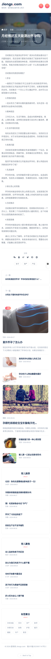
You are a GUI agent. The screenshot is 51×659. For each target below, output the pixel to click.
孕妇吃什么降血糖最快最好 (30, 374)
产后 (33, 264)
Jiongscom (11, 4)
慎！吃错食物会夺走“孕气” (16, 503)
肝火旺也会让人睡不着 (14, 595)
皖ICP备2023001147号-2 (36, 646)
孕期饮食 (10, 628)
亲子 (17, 264)
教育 (24, 632)
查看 (8, 308)
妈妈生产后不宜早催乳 (14, 525)
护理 (27, 628)
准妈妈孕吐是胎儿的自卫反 (30, 358)
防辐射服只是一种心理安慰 (30, 439)
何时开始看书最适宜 (13, 573)
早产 (16, 632)
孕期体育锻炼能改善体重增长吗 (18, 492)
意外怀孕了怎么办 (13, 342)
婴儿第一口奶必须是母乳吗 (30, 454)
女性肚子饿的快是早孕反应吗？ (17, 294)
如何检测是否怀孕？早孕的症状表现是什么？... (23, 279)
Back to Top (27, 655)
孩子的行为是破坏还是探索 (16, 584)
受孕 (20, 623)
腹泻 (35, 628)
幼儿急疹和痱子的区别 (14, 552)
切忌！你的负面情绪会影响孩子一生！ (21, 481)
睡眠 (8, 632)
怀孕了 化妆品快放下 (13, 514)
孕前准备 (10, 623)
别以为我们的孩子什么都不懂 (17, 562)
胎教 (20, 628)
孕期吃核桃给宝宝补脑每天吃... (20, 423)
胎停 (35, 623)
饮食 (4, 41)
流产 (25, 264)
